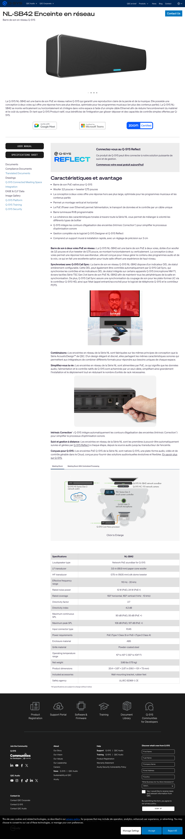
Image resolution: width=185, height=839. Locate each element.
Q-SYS (13, 751)
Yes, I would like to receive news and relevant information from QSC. (160, 793)
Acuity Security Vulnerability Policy (111, 767)
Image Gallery (13, 195)
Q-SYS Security (13, 209)
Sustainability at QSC (62, 775)
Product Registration (105, 758)
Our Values (58, 758)
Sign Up (158, 809)
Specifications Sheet (25, 154)
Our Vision (58, 754)
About (56, 746)
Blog (161, 3)
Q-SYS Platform (13, 200)
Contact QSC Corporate (20, 800)
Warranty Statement (105, 763)
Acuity (56, 779)
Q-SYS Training (13, 204)
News (154, 3)
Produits (142, 3)
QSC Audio (15, 776)
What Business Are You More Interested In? (158, 782)
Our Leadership (60, 763)
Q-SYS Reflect (81, 445)
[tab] (57, 466)
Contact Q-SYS (16, 804)
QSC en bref (131, 3)
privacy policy (150, 803)
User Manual (24, 146)
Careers (57, 767)
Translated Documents (17, 173)
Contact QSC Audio (18, 808)
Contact (168, 3)
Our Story (58, 750)
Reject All (172, 830)
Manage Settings (131, 830)
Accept (151, 830)
